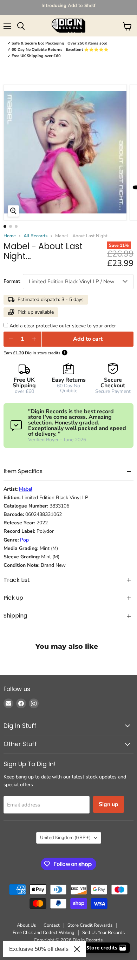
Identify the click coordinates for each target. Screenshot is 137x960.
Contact (52, 925)
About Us (26, 925)
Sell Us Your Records (103, 933)
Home (10, 236)
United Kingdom (65, 838)
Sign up (108, 804)
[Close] (77, 949)
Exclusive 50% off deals (38, 949)
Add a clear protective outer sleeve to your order (62, 325)
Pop (24, 540)
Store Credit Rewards (89, 925)
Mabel (25, 489)
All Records (35, 236)
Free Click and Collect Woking (43, 933)
